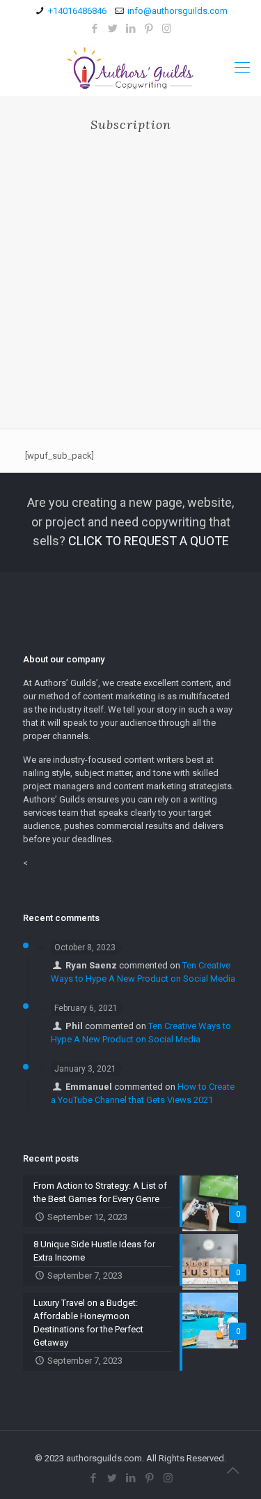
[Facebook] (94, 28)
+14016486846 (77, 11)
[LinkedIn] (130, 28)
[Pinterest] (148, 28)
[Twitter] (112, 28)
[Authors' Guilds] (130, 68)
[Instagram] (166, 28)
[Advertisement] (130, 269)
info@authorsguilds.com (177, 11)
